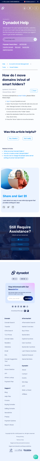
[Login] (24, 8)
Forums (20, 244)
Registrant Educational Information (20, 443)
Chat (21, 239)
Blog (20, 249)
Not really (27, 138)
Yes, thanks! (13, 138)
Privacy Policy (20, 436)
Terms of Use (20, 440)
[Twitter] (21, 306)
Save (34, 91)
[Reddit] (27, 306)
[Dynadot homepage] (3, 8)
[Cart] (30, 8)
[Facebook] (12, 306)
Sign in (8, 101)
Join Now (28, 298)
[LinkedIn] (18, 306)
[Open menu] (36, 8)
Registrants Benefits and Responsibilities (20, 446)
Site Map (25, 382)
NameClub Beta (27, 359)
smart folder (22, 96)
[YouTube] (24, 306)
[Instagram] (15, 306)
